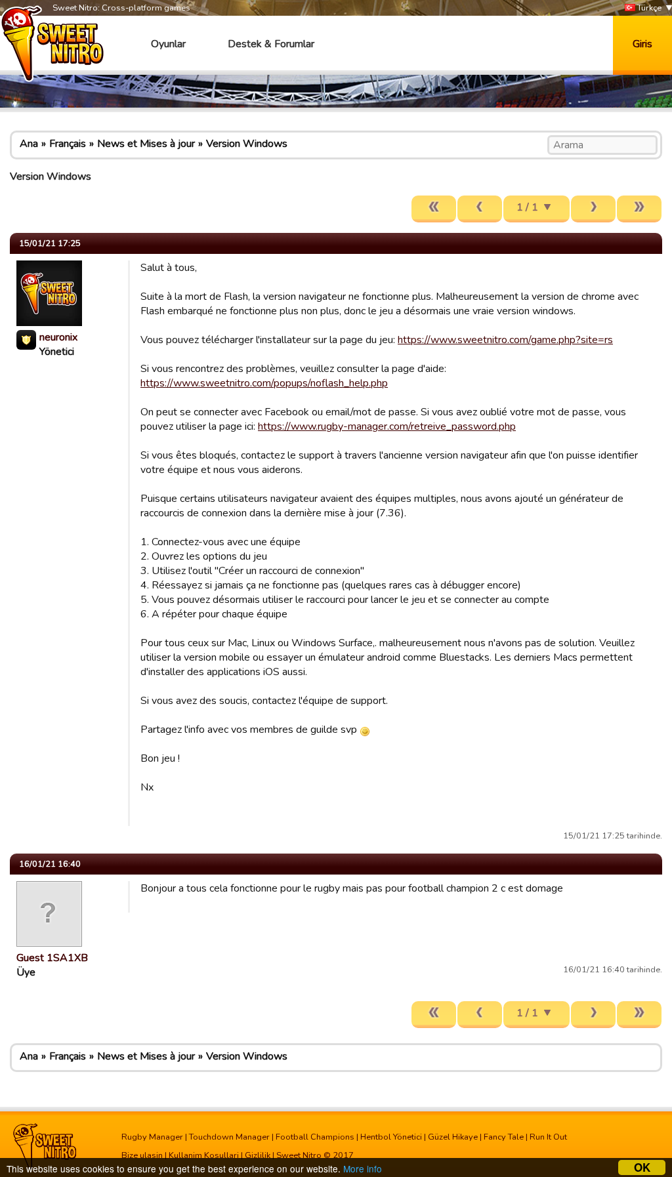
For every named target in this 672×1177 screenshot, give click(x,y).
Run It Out (548, 1137)
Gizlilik (257, 1155)
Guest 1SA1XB (52, 958)
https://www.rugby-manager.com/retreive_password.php (387, 426)
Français (67, 143)
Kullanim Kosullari (204, 1155)
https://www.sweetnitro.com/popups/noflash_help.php (264, 383)
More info (362, 1168)
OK (642, 1167)
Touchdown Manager (229, 1137)
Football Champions (315, 1137)
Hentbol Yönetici (391, 1137)
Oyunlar (168, 44)
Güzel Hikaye (453, 1137)
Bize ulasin (142, 1155)
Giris (642, 44)
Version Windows (246, 143)
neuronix (58, 337)
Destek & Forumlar (271, 44)
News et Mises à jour (146, 143)
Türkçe (648, 8)
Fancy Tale (504, 1137)
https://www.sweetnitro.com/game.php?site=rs (505, 340)
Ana (29, 143)
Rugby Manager (152, 1137)
